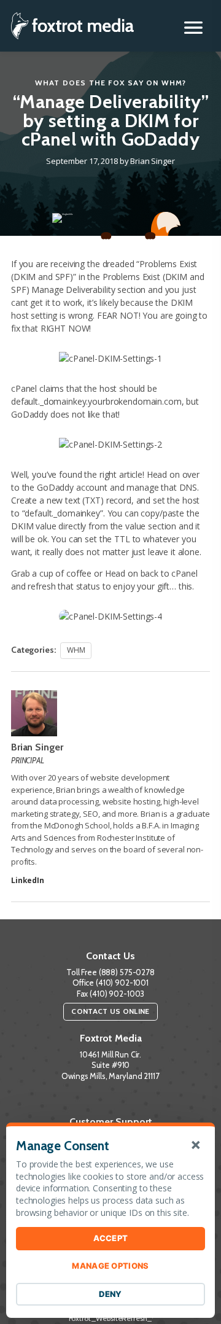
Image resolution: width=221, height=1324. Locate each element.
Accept (110, 1238)
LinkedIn (27, 880)
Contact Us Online (110, 1011)
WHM (172, 82)
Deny (110, 1294)
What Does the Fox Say (89, 82)
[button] (193, 27)
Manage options (110, 1266)
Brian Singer (152, 160)
